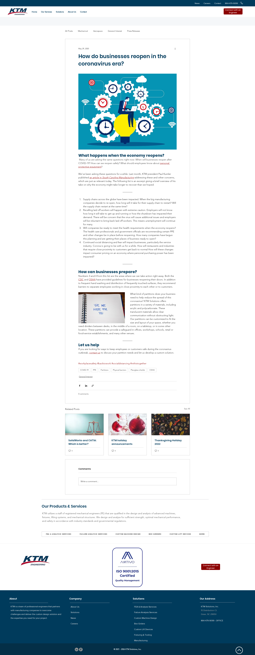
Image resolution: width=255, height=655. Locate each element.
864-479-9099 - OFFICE (212, 620)
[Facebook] (81, 649)
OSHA (152, 370)
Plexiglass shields (138, 370)
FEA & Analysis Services (145, 607)
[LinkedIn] (76, 649)
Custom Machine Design (145, 618)
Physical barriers (119, 370)
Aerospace (98, 31)
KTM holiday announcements (122, 442)
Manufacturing (141, 640)
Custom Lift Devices (143, 629)
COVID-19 (84, 370)
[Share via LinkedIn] (86, 385)
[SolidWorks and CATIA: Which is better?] (84, 424)
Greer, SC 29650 (208, 614)
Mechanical (83, 31)
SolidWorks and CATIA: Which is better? (82, 442)
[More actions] (175, 48)
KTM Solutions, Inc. (210, 606)
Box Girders (139, 623)
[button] (46, 12)
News (73, 618)
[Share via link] (92, 385)
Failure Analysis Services (145, 612)
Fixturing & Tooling (143, 635)
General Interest (115, 31)
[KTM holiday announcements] (127, 424)
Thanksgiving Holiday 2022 (168, 442)
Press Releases (133, 31)
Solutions (75, 612)
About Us (75, 607)
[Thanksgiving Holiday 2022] (170, 424)
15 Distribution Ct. (209, 610)
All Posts (69, 31)
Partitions (104, 370)
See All (187, 409)
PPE (94, 370)
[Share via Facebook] (79, 385)
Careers (74, 623)
